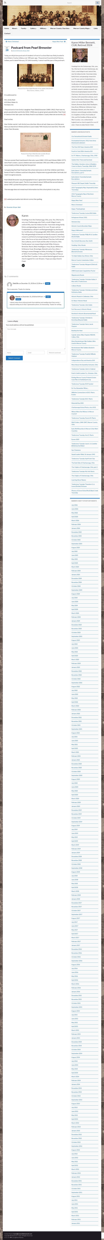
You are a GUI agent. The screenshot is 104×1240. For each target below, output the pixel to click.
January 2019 (76, 852)
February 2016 (76, 988)
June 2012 (75, 1157)
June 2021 (75, 740)
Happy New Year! (57, 41)
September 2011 (77, 1192)
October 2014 (76, 1049)
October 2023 (76, 632)
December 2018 (77, 856)
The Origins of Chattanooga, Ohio (82, 476)
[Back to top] (99, 1227)
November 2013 (77, 1092)
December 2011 (77, 1181)
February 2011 (76, 1219)
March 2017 (75, 937)
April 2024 (75, 609)
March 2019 (75, 845)
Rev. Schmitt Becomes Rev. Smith (82, 241)
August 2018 (76, 872)
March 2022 (75, 706)
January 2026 (76, 528)
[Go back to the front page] (52, 15)
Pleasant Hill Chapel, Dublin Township (83, 183)
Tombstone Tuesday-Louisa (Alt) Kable (84, 213)
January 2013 (76, 1130)
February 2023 (76, 663)
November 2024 (77, 582)
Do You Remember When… (80, 388)
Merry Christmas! (13, 41)
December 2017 (77, 903)
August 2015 (76, 1011)
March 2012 (75, 1169)
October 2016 (76, 957)
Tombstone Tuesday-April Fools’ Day (83, 458)
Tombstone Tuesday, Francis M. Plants (84, 418)
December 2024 (77, 578)
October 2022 (76, 679)
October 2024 (76, 586)
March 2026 (75, 520)
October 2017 (76, 910)
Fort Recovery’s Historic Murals (81, 309)
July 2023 (74, 644)
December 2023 (77, 625)
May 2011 (75, 1208)
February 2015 (76, 1034)
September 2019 (77, 822)
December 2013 (77, 1088)
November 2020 (77, 767)
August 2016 (76, 964)
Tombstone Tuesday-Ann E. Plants (83, 435)
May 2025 (75, 559)
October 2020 (76, 771)
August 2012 (76, 1150)
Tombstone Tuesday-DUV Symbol (82, 384)
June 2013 (75, 1111)
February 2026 (76, 524)
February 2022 (76, 710)
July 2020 (74, 783)
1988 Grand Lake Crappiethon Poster (83, 271)
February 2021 (76, 756)
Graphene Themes (18, 1237)
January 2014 (76, 1084)
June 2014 (75, 1065)
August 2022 (76, 686)
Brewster (20, 51)
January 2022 (76, 713)
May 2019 (75, 837)
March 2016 (75, 984)
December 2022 (77, 671)
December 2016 (77, 949)
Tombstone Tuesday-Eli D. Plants (82, 399)
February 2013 (76, 1127)
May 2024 (75, 605)
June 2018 (75, 879)
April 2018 (75, 887)
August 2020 (76, 779)
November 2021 (77, 721)
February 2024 (76, 617)
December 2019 (77, 810)
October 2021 (76, 725)
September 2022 (77, 683)
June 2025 (75, 555)
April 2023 (75, 655)
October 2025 (76, 540)
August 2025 (76, 547)
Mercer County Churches (59, 28)
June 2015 (75, 1018)
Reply (47, 283)
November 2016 (77, 953)
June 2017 (75, 926)
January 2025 (76, 574)
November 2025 (77, 536)
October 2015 (76, 1003)
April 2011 (75, 1212)
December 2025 (77, 532)
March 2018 (75, 891)
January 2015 (76, 1038)
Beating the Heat (77, 330)
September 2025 (77, 543)
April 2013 (75, 1119)
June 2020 (75, 787)
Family (23, 28)
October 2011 (76, 1188)
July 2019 (74, 829)
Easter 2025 (75, 439)
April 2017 (75, 934)
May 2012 (75, 1161)
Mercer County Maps (81, 28)
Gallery (33, 28)
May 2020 (75, 791)
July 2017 (74, 922)
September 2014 (77, 1053)
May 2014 (75, 1069)
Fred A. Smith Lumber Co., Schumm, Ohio (84, 373)
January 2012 (76, 1177)
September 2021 (77, 729)
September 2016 (77, 961)
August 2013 (76, 1103)
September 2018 (77, 868)
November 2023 (77, 628)
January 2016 (76, 991)
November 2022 (77, 675)
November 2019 (77, 814)
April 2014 (75, 1073)
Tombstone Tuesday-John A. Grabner (83, 369)
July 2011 (74, 1200)
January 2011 (76, 1223)
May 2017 (75, 930)
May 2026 (75, 513)
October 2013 (76, 1096)
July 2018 (74, 876)
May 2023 (75, 652)
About (14, 28)
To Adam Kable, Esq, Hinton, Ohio (82, 256)
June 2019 (75, 833)
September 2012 (77, 1146)
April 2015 (75, 1026)
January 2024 (76, 621)
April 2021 (75, 748)
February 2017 (76, 941)
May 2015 (75, 1022)
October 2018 (76, 864)
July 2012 (74, 1154)
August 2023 (76, 640)
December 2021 (77, 717)
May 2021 (75, 744)
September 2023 (77, 636)
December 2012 (77, 1134)
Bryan (24, 51)
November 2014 (77, 1046)
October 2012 (76, 1142)
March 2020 (75, 798)
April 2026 (75, 516)
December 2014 (77, 1042)
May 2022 (75, 698)
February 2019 (76, 849)
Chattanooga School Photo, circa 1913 (84, 407)
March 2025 (75, 567)
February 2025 (76, 571)
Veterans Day (76, 222)
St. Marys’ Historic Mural (79, 301)
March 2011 (75, 1215)
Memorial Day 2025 (78, 403)
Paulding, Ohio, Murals (79, 245)
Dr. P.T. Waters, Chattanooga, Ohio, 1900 (84, 155)
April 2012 (75, 1165)
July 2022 (74, 690)
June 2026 (75, 509)
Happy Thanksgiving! (78, 209)
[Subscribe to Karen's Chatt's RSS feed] (5, 2)
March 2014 (75, 1076)
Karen (14, 51)
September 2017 (77, 914)
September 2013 (77, 1100)
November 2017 (77, 906)
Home (6, 28)
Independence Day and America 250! (83, 360)
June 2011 (75, 1204)
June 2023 (75, 648)
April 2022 (75, 702)
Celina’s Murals (76, 286)
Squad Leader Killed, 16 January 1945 (83, 454)
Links (96, 28)
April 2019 (75, 841)
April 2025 (75, 563)
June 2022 (75, 694)
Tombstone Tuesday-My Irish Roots (83, 471)
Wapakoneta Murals (78, 275)
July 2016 (74, 968)
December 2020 (77, 764)
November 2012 (77, 1138)
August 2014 (76, 1057)
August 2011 (76, 1196)
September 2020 (77, 775)
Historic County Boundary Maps (82, 226)
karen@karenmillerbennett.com (22, 1234)
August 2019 (76, 825)
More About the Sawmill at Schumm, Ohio (85, 365)
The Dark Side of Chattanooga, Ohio (83, 463)
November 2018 (77, 860)
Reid (28, 51)
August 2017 (76, 918)
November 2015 (77, 999)
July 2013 (74, 1107)
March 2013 (75, 1123)
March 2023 (75, 659)
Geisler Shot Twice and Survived (82, 160)
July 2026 (74, 505)
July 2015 (74, 1015)
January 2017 (76, 945)
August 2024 (76, 594)
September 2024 (77, 590)
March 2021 (75, 752)
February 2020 (76, 802)
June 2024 (75, 601)
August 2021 (76, 733)
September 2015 (77, 1007)
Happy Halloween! (77, 230)
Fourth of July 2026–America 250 (82, 151)
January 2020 (76, 806)
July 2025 (74, 551)
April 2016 (75, 980)
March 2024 (75, 613)
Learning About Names (79, 480)
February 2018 (76, 895)
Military (43, 28)
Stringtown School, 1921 (79, 217)
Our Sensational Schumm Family (82, 136)
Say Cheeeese (76, 450)
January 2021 (76, 760)
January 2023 (76, 667)
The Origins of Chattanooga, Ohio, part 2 (85, 467)
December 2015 (77, 995)
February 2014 (76, 1080)
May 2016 (75, 976)
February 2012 (76, 1173)
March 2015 (75, 1030)
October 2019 (76, 818)
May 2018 (75, 883)
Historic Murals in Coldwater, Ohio (82, 296)
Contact (7, 33)
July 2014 (74, 1061)
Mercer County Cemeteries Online (83, 260)
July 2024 (74, 598)
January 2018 (76, 899)
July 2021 (74, 737)
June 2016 (75, 972)
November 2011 (77, 1185)
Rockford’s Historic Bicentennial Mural (84, 313)
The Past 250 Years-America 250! (82, 147)
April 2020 (75, 795)
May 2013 (75, 1115)
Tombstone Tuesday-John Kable (82, 305)
